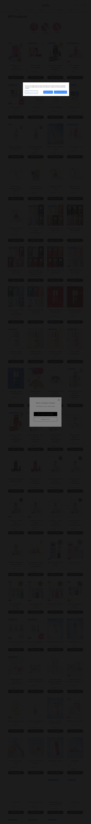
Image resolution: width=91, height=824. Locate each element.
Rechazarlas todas (48, 92)
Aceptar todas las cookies (60, 92)
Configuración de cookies (31, 92)
